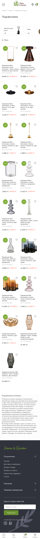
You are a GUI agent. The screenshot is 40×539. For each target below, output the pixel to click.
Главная (4, 10)
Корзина (25, 537)
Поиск (13, 537)
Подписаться (11, 513)
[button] (3, 4)
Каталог (11, 10)
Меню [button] (3, 537)
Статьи (6, 476)
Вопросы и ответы (10, 470)
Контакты (35, 537)
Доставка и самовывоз (12, 464)
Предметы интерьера (21, 10)
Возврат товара (9, 467)
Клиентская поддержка (12, 473)
